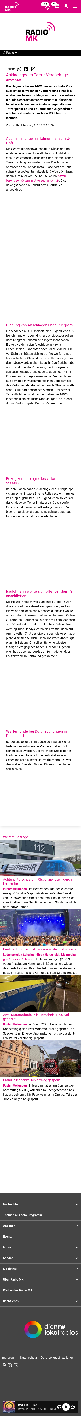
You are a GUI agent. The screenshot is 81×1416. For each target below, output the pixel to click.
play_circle (65, 1406)
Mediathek (10, 1269)
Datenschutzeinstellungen (58, 1357)
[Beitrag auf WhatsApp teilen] (19, 69)
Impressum (9, 1357)
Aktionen (9, 1226)
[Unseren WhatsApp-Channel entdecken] (4, 1365)
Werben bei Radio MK (17, 1290)
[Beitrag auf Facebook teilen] (26, 69)
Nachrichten (11, 1204)
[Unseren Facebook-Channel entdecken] (10, 1365)
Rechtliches (11, 1301)
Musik (7, 1247)
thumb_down (59, 1407)
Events (7, 1236)
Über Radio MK (13, 1279)
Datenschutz (28, 1357)
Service (8, 1258)
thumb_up (72, 1407)
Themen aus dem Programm (22, 1215)
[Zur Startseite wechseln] (12, 7)
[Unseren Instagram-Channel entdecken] (16, 1365)
